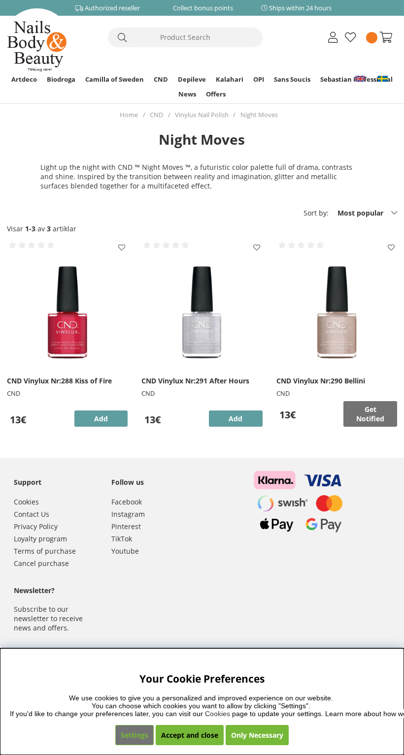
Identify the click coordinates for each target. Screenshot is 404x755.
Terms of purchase (45, 551)
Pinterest (126, 526)
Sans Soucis (292, 79)
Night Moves (259, 114)
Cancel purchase (41, 563)
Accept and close (189, 735)
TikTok (121, 538)
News (187, 94)
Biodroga (61, 79)
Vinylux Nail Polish (202, 114)
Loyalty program (40, 538)
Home (129, 114)
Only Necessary (257, 735)
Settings (134, 735)
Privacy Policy (36, 526)
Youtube (125, 551)
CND (161, 79)
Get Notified (370, 414)
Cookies (26, 501)
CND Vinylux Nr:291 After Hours (195, 380)
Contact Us (31, 514)
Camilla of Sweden (114, 79)
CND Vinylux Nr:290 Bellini (320, 380)
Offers (216, 94)
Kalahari (229, 79)
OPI (258, 79)
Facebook (126, 501)
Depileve (192, 79)
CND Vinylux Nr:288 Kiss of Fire (59, 380)
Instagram (128, 514)
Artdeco (24, 79)
